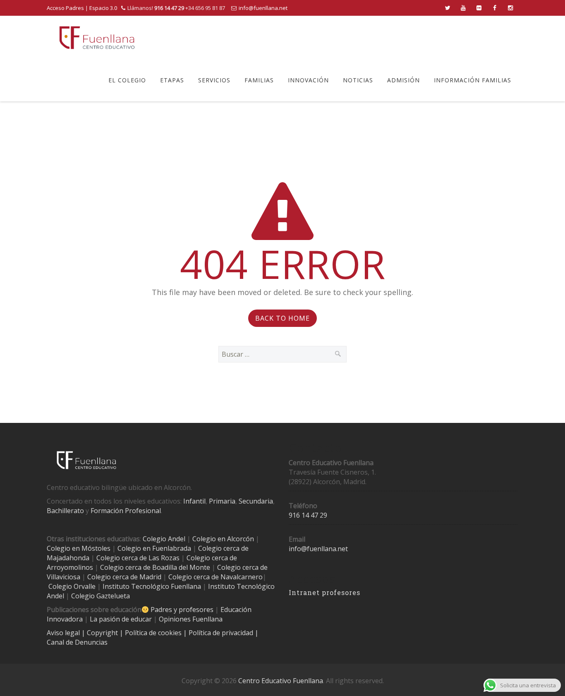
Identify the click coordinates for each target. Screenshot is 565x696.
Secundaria (256, 501)
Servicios (214, 80)
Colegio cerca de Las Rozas (138, 557)
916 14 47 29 (308, 515)
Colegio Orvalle (72, 586)
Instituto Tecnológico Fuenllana (152, 586)
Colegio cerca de (212, 557)
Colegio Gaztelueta (100, 595)
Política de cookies (154, 632)
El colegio (127, 80)
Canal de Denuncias (77, 642)
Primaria (222, 501)
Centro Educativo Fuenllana (280, 680)
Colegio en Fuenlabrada (154, 548)
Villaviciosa (63, 576)
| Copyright (100, 632)
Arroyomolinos (70, 567)
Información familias (472, 80)
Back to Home (282, 318)
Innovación (308, 80)
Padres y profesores (182, 609)
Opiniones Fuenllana (191, 619)
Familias (259, 80)
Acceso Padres (65, 8)
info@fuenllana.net (263, 8)
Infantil (194, 501)
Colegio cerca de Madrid (124, 576)
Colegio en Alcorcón (223, 538)
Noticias (358, 80)
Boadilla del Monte (181, 567)
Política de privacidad (222, 632)
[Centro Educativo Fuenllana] (97, 37)
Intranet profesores (324, 592)
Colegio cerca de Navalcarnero (215, 576)
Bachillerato (65, 510)
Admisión (403, 80)
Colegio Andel (164, 538)
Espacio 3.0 (103, 8)
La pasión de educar (121, 619)
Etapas (172, 80)
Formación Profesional (126, 510)
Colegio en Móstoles (78, 548)
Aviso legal (64, 632)
